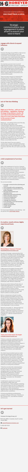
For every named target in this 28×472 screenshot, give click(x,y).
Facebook (4, 428)
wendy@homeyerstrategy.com (9, 250)
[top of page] (2, 50)
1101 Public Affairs (14, 211)
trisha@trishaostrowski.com (9, 336)
